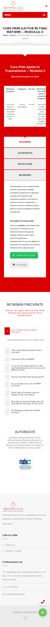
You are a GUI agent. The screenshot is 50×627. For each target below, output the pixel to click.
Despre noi (10, 545)
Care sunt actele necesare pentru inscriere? (26, 351)
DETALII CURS (25, 164)
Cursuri (13, 35)
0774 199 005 (12, 587)
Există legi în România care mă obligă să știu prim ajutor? (25, 394)
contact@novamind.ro (15, 594)
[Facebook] (25, 618)
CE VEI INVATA (25, 153)
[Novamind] (14, 6)
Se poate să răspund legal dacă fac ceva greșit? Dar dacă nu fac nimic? (27, 402)
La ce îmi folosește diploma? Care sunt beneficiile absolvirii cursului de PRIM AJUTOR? (28, 368)
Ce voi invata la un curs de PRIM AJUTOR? (26, 385)
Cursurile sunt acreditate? (23, 359)
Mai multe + (8, 524)
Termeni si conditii (13, 551)
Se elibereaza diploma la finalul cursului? (25, 411)
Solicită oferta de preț (26, 255)
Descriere (25, 142)
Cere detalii (21, 264)
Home (5, 35)
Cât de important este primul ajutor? (28, 377)
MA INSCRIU (25, 175)
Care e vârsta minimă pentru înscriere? (24, 331)
